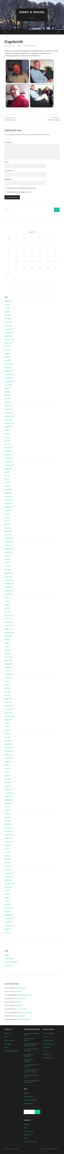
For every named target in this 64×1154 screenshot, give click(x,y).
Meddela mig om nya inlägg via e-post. (19, 192)
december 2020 (8, 538)
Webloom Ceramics (20, 988)
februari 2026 (8, 322)
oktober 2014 (8, 796)
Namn (6, 162)
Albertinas (7, 1033)
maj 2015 (7, 772)
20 (32, 261)
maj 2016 (7, 730)
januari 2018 (8, 660)
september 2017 (9, 674)
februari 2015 (8, 782)
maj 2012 (7, 897)
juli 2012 (7, 890)
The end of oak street (49, 1044)
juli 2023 (7, 430)
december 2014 (8, 789)
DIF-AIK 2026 (47, 1054)
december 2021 (8, 496)
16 (55, 255)
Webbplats (8, 179)
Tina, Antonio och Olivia (11, 1051)
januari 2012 (8, 911)
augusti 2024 (8, 385)
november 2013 (9, 835)
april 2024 (7, 399)
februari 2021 (8, 531)
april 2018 (7, 650)
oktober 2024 (8, 378)
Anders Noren (49, 1149)
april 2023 (7, 440)
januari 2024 (8, 409)
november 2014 (9, 793)
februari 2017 (8, 698)
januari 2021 (8, 535)
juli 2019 (7, 597)
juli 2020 (7, 555)
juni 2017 (7, 685)
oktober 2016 (8, 712)
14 (39, 255)
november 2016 (9, 709)
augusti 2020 (8, 552)
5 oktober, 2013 (9, 45)
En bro (45, 1051)
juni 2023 (7, 433)
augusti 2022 (8, 468)
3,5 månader (46, 1047)
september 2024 (9, 381)
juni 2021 (7, 517)
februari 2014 (8, 824)
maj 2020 (7, 562)
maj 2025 (7, 353)
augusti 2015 (8, 761)
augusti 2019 (8, 594)
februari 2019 (8, 615)
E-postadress (9, 171)
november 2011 (9, 918)
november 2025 (9, 332)
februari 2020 (8, 573)
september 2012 (9, 883)
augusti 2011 (8, 929)
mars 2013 (7, 862)
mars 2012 (7, 904)
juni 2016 (7, 726)
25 (16, 267)
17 (8, 261)
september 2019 (9, 590)
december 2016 (8, 705)
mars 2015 (7, 779)
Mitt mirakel (8, 1044)
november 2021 (9, 500)
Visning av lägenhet (48, 1033)
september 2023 (9, 423)
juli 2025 (7, 346)
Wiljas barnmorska (48, 1040)
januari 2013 (8, 869)
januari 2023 (8, 451)
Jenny (19, 45)
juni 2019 (7, 601)
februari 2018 (8, 657)
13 (32, 255)
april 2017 (7, 691)
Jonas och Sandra (9, 1040)
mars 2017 (7, 695)
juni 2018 (7, 643)
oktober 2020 (8, 545)
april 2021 (7, 524)
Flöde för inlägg (8, 958)
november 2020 (9, 542)
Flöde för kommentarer (11, 962)
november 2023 (9, 416)
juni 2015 (7, 768)
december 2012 (8, 873)
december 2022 (8, 454)
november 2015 (9, 751)
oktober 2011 (8, 922)
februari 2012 (8, 908)
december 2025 (8, 329)
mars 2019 (7, 611)
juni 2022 (7, 475)
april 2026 (7, 315)
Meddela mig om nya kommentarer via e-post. (21, 188)
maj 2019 (7, 604)
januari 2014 (8, 827)
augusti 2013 (8, 845)
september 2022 (9, 465)
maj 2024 (7, 395)
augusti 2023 (8, 426)
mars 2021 (7, 528)
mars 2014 (7, 821)
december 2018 (8, 622)
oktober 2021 (8, 503)
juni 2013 (7, 852)
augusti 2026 (8, 301)
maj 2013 (7, 855)
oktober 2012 (8, 880)
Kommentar (8, 142)
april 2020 (7, 566)
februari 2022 (8, 489)
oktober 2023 (8, 419)
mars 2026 (7, 318)
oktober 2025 (8, 336)
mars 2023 (7, 444)
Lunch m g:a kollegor (21, 1009)
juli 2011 (7, 932)
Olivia (6, 1047)
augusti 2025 (8, 343)
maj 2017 (7, 688)
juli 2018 (7, 639)
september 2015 (9, 758)
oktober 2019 (8, 587)
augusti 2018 (8, 636)
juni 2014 (7, 810)
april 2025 (7, 357)
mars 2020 (7, 569)
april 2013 (7, 859)
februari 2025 (8, 364)
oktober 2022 (8, 461)
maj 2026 (7, 311)
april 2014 (7, 817)
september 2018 (9, 632)
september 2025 (9, 339)
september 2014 (9, 800)
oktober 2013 (8, 838)
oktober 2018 (8, 629)
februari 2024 (8, 406)
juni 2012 (7, 894)
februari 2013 (8, 866)
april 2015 (7, 775)
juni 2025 (7, 350)
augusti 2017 (8, 678)
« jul (6, 277)
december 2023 (8, 412)
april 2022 (7, 482)
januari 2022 (8, 493)
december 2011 (8, 915)
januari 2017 (8, 702)
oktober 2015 (8, 754)
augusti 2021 (8, 510)
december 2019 (8, 580)
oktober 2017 (8, 671)
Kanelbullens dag (10, 119)
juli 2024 (7, 388)
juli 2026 (7, 304)
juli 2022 (7, 472)
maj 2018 (7, 646)
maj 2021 (7, 521)
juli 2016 (7, 723)
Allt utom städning (54, 119)
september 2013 (9, 841)
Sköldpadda (18, 1002)
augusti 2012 (8, 887)
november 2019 (9, 583)
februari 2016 (8, 740)
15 (47, 255)
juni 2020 (7, 559)
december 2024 (8, 371)
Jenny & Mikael (32, 12)
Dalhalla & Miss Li (48, 1058)
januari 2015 (8, 786)
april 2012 (7, 901)
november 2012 (9, 876)
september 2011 (9, 925)
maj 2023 (7, 437)
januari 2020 (8, 576)
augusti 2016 (8, 719)
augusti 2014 (8, 803)
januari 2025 (8, 367)
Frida (6, 1037)
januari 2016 (8, 744)
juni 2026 (7, 308)
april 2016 (7, 733)
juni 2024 (7, 392)
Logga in (6, 955)
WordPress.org (8, 965)
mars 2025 (7, 360)
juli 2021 (7, 514)
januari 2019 (8, 618)
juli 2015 (7, 765)
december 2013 (8, 831)
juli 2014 (7, 807)
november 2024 (9, 374)
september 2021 (9, 507)
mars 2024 (7, 402)
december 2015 (8, 747)
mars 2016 (7, 737)
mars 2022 (7, 486)
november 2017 (9, 667)
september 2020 (9, 548)
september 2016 (9, 716)
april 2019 (7, 608)
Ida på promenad (20, 1016)
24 (8, 267)
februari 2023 (8, 447)
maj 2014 (7, 814)
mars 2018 (7, 653)
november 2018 (9, 625)
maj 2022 (7, 479)
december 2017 (8, 664)
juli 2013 (7, 848)
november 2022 (9, 458)
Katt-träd (45, 1037)
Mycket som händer (26, 995)
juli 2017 (7, 681)
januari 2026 (8, 325)
